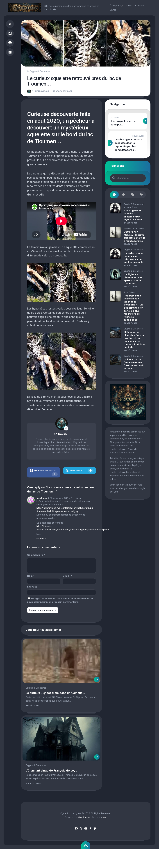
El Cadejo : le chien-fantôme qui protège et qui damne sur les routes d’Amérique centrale (134, 340)
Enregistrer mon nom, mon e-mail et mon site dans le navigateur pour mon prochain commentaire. (60, 600)
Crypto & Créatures (40, 71)
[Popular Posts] (123, 194)
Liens (129, 5)
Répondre (41, 538)
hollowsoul (40, 91)
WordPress (84, 817)
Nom (30, 575)
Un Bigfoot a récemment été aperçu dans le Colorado (133, 279)
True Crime (138, 228)
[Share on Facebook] (10, 33)
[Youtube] (85, 828)
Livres (113, 9)
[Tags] (141, 194)
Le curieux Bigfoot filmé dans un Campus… (55, 692)
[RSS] (90, 828)
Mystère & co (130, 207)
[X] (81, 828)
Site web (32, 586)
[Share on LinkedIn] (10, 52)
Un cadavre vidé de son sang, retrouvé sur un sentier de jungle (133, 258)
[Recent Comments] (132, 194)
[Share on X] (10, 24)
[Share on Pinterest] (10, 43)
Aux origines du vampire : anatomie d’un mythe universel (133, 215)
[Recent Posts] (114, 194)
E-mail (67, 575)
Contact (139, 5)
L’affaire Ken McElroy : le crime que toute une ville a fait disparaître (134, 236)
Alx (104, 817)
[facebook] (76, 828)
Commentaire (36, 554)
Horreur (127, 228)
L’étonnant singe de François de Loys (51, 770)
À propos (115, 5)
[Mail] (95, 828)
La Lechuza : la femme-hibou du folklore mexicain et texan (134, 364)
